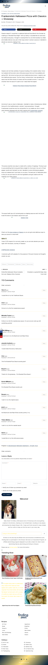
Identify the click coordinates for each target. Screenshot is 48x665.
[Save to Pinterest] (1, 336)
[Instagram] (8, 1)
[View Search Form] (45, 1)
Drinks (26, 628)
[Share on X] (1, 334)
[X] (5, 1)
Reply (44, 290)
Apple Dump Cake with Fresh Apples (10, 605)
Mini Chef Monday (6, 632)
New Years (5, 648)
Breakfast (27, 626)
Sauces (26, 632)
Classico (4, 264)
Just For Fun (10, 13)
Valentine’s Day (29, 650)
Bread (3, 626)
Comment (5, 463)
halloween (18, 264)
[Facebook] (3, 1)
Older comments (6, 285)
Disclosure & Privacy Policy (19, 657)
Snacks (26, 634)
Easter (4, 644)
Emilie (4, 22)
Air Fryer (4, 624)
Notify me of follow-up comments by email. (15, 487)
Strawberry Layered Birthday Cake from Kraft (36, 272)
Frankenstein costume (36, 110)
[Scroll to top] (45, 660)
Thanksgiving (6, 650)
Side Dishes (5, 634)
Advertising (32, 657)
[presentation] (12, 566)
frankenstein (11, 264)
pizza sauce (30, 264)
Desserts (4, 628)
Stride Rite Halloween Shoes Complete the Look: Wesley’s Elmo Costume (12, 272)
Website (35, 483)
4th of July (5, 642)
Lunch (3, 630)
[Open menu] (45, 6)
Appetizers (27, 624)
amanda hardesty (7, 343)
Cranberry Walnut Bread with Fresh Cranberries (33, 579)
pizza (23, 264)
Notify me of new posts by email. (12, 490)
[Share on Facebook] (1, 331)
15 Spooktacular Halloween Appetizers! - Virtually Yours (22, 445)
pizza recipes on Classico (17, 232)
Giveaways (4, 13)
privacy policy (13, 547)
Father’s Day (29, 644)
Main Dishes (17, 13)
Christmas (28, 642)
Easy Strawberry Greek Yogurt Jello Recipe (12, 578)
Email (20, 483)
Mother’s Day (29, 646)
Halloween (5, 646)
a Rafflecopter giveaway (8, 249)
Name (4, 483)
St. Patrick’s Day (30, 648)
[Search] (44, 533)
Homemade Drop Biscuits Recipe (33, 605)
